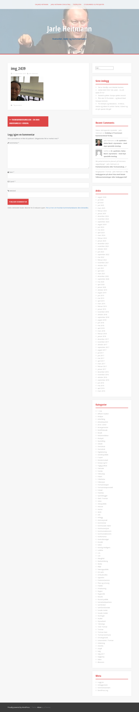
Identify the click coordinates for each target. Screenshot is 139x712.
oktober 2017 (102, 345)
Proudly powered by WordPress (19, 707)
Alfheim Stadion (103, 414)
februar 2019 (102, 306)
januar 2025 (102, 213)
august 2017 (102, 350)
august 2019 (102, 293)
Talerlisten (77, 4)
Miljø (99, 567)
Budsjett (101, 438)
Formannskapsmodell (105, 487)
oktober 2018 (102, 315)
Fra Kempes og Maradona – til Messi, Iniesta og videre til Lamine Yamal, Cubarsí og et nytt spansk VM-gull (112, 106)
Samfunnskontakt (104, 608)
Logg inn (101, 682)
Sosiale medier (103, 613)
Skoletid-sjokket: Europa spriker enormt (112, 95)
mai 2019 (101, 298)
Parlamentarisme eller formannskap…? (111, 167)
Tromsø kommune (104, 635)
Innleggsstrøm (103, 685)
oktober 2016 (102, 377)
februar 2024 (102, 238)
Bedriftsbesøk (102, 430)
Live (99, 556)
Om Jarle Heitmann (41, 4)
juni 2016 (101, 383)
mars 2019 (101, 304)
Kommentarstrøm (104, 688)
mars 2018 (101, 331)
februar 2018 (102, 334)
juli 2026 (100, 200)
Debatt (100, 444)
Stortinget (101, 616)
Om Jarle (101, 572)
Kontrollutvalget (103, 539)
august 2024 (102, 224)
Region (100, 591)
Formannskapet (103, 485)
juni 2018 (101, 323)
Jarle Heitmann (69, 28)
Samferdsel (102, 605)
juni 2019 (101, 295)
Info (99, 515)
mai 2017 (101, 358)
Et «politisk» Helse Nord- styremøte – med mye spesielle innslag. (115, 143)
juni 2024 (101, 227)
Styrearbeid (102, 621)
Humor (100, 509)
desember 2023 (103, 244)
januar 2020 (102, 287)
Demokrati (101, 446)
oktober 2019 (102, 290)
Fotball (100, 490)
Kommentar (14, 143)
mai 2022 (101, 257)
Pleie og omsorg (103, 583)
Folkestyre (101, 482)
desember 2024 (103, 216)
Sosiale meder (103, 610)
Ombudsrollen (103, 575)
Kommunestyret (103, 528)
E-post (12, 181)
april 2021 (101, 271)
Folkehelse (101, 479)
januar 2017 (102, 369)
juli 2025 (100, 203)
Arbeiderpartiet (103, 422)
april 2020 (101, 284)
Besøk (100, 433)
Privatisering (102, 588)
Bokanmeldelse (103, 435)
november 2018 (103, 312)
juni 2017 (101, 355)
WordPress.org (103, 690)
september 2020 (103, 279)
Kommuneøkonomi (104, 531)
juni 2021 (101, 268)
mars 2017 (101, 364)
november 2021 (103, 263)
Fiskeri (100, 476)
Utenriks (100, 646)
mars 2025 (101, 208)
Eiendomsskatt (103, 460)
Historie (100, 506)
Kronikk (100, 542)
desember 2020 (103, 276)
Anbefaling (101, 419)
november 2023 (103, 246)
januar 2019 (102, 309)
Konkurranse (102, 537)
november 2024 (103, 219)
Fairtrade (101, 468)
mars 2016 (101, 391)
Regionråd (101, 594)
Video (100, 659)
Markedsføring (103, 561)
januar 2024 (102, 241)
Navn (11, 172)
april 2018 (101, 328)
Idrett (99, 512)
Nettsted (12, 191)
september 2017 (103, 347)
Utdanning (101, 643)
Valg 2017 (101, 654)
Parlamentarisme (104, 580)
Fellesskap (101, 474)
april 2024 (101, 233)
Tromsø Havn (102, 632)
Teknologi (101, 624)
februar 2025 (102, 211)
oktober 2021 (102, 265)
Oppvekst (101, 577)
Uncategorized (103, 638)
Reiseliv (100, 597)
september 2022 (103, 254)
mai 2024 (101, 230)
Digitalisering (102, 452)
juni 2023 (101, 252)
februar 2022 (102, 260)
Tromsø (100, 629)
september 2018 (103, 317)
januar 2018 (102, 336)
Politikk (100, 586)
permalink (18, 105)
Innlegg (100, 517)
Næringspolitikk (103, 569)
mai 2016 (101, 386)
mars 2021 (101, 274)
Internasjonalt (102, 520)
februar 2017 (102, 366)
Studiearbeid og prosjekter (94, 4)
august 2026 (102, 197)
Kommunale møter (104, 526)
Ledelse (100, 550)
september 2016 (103, 380)
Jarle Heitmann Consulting (60, 4)
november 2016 (103, 375)
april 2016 (101, 388)
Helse (100, 501)
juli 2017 (100, 353)
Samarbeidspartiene (105, 602)
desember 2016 (103, 372)
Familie (100, 471)
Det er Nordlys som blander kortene (110, 87)
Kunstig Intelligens (104, 547)
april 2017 (101, 361)
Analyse (100, 416)
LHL (99, 553)
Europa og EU (102, 463)
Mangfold (101, 558)
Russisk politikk (103, 599)
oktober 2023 (102, 249)
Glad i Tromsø (103, 498)
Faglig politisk (102, 466)
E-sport (100, 457)
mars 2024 (101, 235)
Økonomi (101, 662)
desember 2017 (103, 339)
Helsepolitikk (102, 504)
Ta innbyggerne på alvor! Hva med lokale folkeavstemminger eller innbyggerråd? (112, 174)
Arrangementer (103, 427)
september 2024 (103, 222)
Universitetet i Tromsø (105, 640)
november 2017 (103, 342)
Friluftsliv (101, 493)
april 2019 (101, 301)
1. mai (100, 411)
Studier (100, 618)
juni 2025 (101, 205)
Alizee (39, 707)
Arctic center (102, 425)
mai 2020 (101, 282)
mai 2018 (101, 325)
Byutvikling (101, 441)
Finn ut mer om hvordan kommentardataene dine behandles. (67, 208)
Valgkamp (101, 657)
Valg (99, 651)
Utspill (100, 648)
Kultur (100, 545)
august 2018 (102, 320)
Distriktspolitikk (103, 455)
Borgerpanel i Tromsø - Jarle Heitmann (109, 172)
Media (100, 564)
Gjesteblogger (103, 496)
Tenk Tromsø (102, 627)
